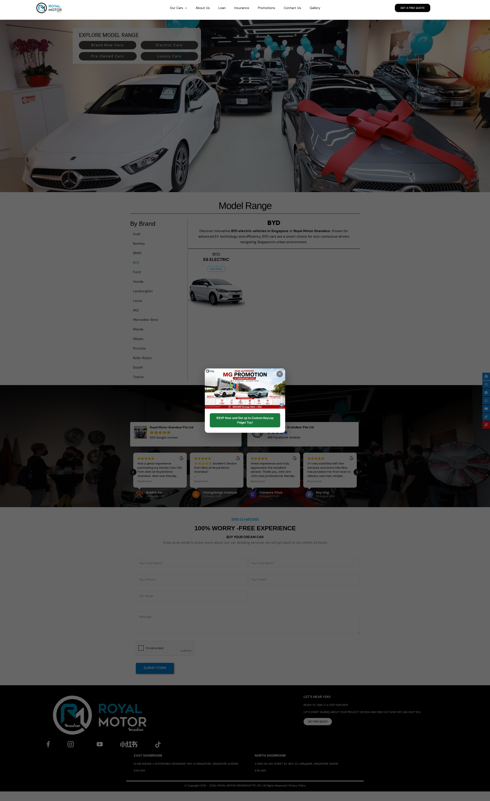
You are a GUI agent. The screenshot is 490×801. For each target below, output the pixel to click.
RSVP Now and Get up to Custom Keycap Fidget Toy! (245, 420)
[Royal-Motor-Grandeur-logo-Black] (49, 3)
